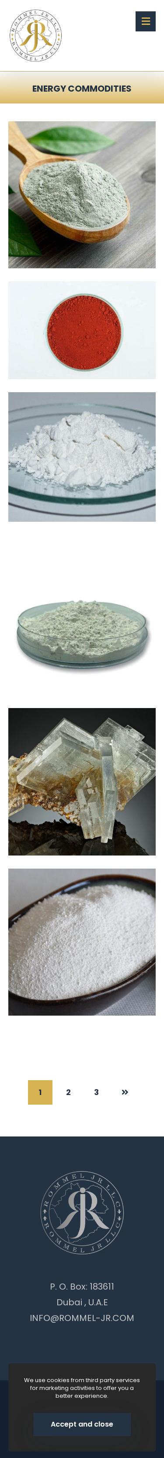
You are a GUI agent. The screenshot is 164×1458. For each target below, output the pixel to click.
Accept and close (82, 1424)
